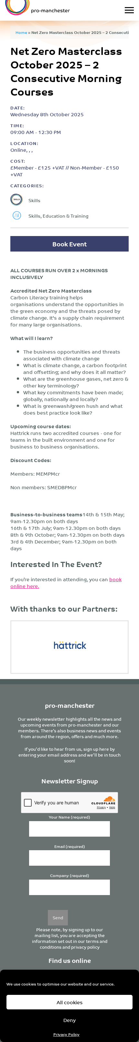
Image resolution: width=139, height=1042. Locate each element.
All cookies (70, 1002)
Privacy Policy (66, 1034)
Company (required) (69, 875)
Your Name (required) (69, 817)
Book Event (69, 243)
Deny (69, 1020)
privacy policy (85, 947)
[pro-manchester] (51, 10)
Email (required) (69, 846)
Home (21, 32)
